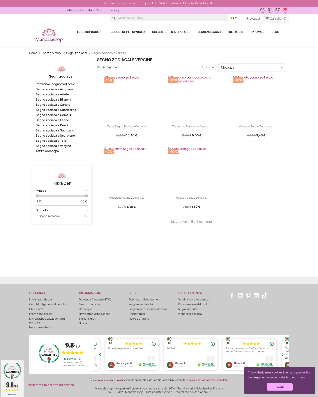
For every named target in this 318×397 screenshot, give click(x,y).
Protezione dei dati (41, 314)
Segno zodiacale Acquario (54, 89)
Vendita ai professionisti (193, 299)
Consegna (85, 309)
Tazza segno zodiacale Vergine (126, 126)
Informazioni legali (40, 299)
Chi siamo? (36, 309)
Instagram (256, 295)
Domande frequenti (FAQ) (95, 299)
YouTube (240, 295)
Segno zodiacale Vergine (53, 146)
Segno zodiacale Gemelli (53, 115)
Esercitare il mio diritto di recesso (50, 385)
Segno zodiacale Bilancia (53, 100)
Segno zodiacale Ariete (52, 94)
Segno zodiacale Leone (52, 120)
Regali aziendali (187, 309)
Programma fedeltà (141, 304)
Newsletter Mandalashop (94, 314)
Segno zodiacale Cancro (53, 105)
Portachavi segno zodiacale (55, 84)
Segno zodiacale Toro (51, 141)
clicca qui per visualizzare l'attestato (207, 380)
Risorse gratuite (139, 318)
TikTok (264, 295)
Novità (83, 323)
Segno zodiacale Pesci (52, 125)
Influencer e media (190, 314)
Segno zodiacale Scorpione (55, 136)
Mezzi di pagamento (91, 304)
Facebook (232, 295)
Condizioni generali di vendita (47, 304)
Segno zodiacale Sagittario (55, 130)
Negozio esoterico (41, 327)
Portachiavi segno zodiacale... (126, 197)
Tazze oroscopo (47, 151)
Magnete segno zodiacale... (256, 126)
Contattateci (137, 314)
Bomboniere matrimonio (193, 304)
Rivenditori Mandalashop (144, 299)
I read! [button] (280, 386)
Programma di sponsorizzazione (149, 309)
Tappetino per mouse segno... (191, 126)
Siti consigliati (87, 318)
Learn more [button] (298, 377)
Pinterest (248, 295)
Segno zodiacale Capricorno (56, 110)
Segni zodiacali (61, 76)
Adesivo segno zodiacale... (191, 197)
